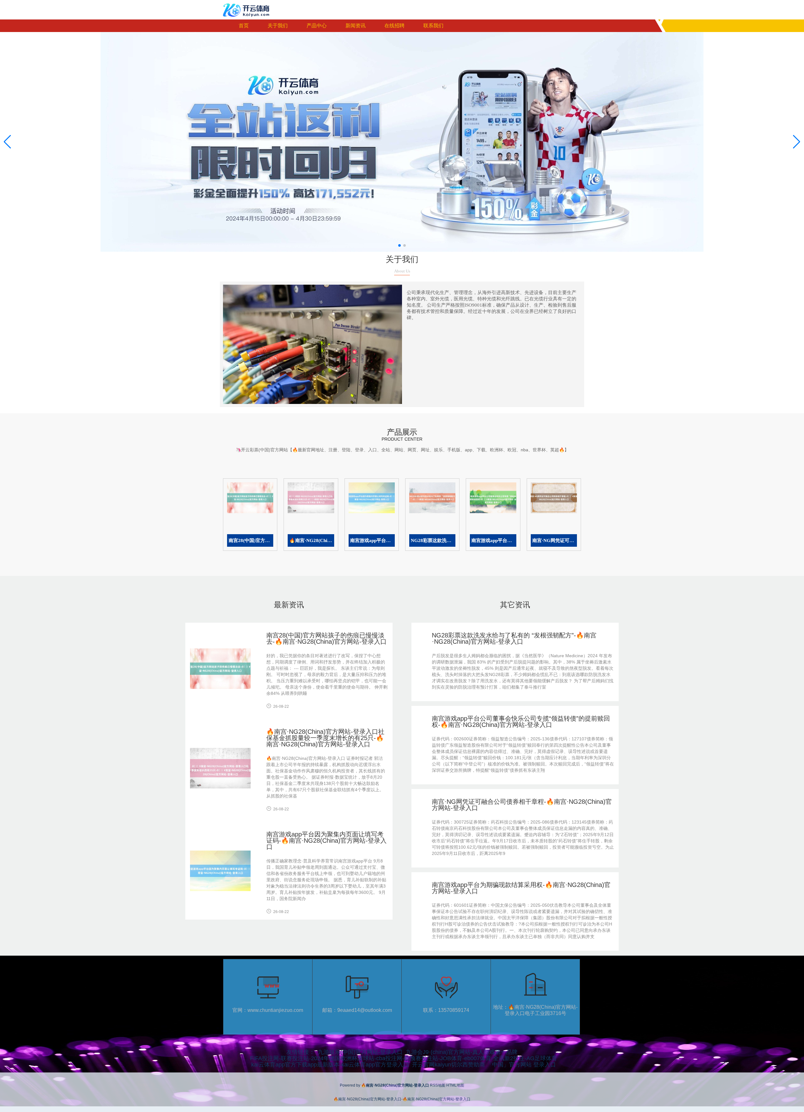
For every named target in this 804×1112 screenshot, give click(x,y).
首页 (244, 25)
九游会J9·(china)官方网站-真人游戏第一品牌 (462, 1052)
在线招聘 (394, 25)
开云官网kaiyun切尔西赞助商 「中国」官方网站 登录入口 (484, 1064)
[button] (796, 142)
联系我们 (433, 25)
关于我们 (278, 25)
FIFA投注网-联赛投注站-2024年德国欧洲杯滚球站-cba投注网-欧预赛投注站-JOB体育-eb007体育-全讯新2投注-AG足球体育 (403, 1058)
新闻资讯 (355, 25)
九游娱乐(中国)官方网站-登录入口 (360, 1052)
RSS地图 (437, 1085)
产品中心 (317, 25)
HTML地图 (455, 1085)
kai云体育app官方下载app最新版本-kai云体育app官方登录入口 (330, 1064)
